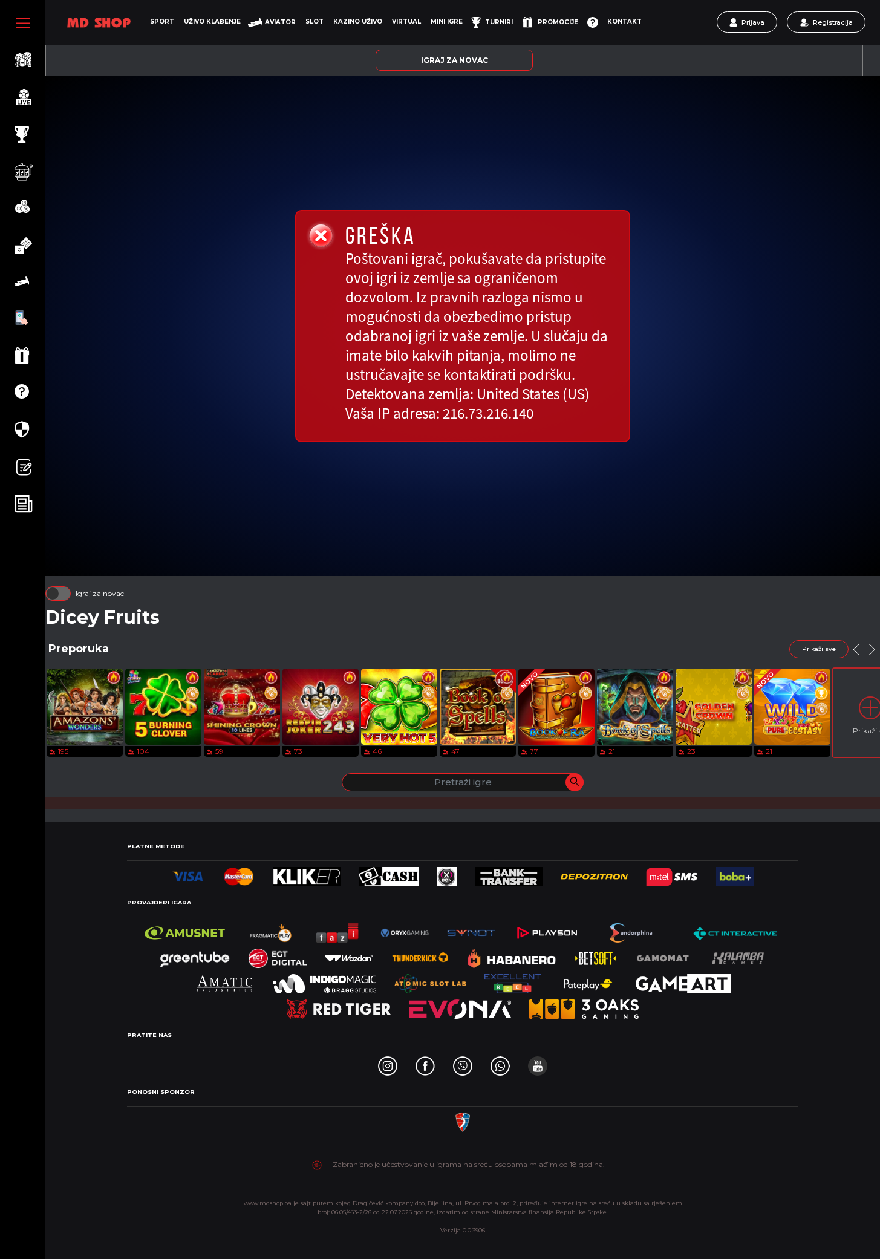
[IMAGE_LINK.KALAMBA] (737, 955)
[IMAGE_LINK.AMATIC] (224, 980)
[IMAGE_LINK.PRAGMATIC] (271, 929)
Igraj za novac (100, 593)
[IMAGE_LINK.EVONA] (460, 1006)
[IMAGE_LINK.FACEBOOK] (425, 1062)
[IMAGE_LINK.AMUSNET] (184, 929)
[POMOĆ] (592, 22)
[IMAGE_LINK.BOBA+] (735, 873)
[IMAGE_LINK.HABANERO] (511, 955)
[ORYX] (404, 929)
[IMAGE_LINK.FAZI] (338, 929)
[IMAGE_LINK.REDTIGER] (339, 1006)
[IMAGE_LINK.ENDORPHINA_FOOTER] (632, 929)
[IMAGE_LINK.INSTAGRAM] (387, 1062)
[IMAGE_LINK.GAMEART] (683, 980)
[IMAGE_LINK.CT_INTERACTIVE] (734, 929)
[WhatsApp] (500, 1062)
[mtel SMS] (672, 873)
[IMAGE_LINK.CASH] (388, 873)
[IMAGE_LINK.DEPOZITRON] (594, 873)
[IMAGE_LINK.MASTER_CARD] (238, 873)
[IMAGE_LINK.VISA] (188, 873)
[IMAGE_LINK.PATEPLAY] (588, 980)
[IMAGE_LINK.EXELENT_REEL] (512, 980)
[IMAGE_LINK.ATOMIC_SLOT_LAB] (430, 980)
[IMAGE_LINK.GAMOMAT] (662, 955)
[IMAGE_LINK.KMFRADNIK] (462, 1119)
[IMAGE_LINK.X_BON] (447, 873)
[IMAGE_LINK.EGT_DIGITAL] (278, 955)
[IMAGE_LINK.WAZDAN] (349, 955)
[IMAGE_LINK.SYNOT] (471, 929)
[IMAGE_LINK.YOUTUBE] (537, 1062)
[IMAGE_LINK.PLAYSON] (547, 929)
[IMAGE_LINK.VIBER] (462, 1062)
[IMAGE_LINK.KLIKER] (307, 873)
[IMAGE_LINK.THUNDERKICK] (420, 955)
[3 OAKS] (584, 1006)
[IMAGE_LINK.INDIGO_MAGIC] (325, 980)
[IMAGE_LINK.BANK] (508, 873)
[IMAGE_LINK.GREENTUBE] (195, 955)
